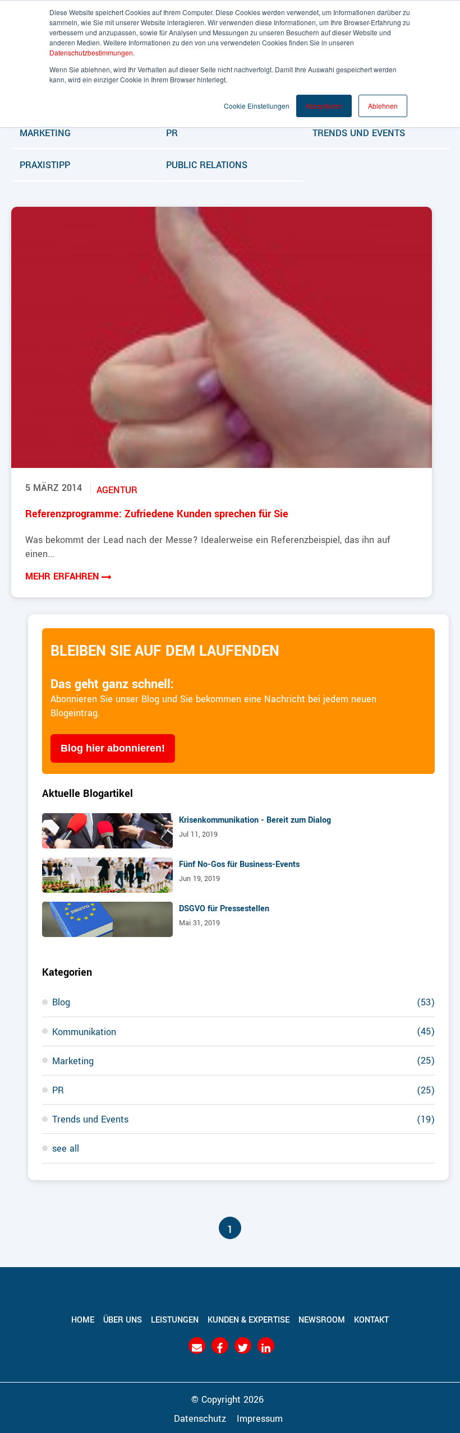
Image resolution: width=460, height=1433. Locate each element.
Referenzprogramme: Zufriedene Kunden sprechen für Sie (156, 512)
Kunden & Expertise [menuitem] (248, 1319)
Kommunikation (243, 1031)
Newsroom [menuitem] (321, 1319)
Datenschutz (200, 1418)
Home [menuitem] (82, 1319)
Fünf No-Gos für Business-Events (239, 863)
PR (172, 132)
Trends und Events (358, 132)
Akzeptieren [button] (324, 105)
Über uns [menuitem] (122, 1319)
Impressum (260, 1418)
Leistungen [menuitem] (175, 1319)
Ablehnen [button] (383, 105)
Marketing (45, 132)
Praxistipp (45, 164)
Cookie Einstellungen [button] (256, 105)
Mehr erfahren (63, 576)
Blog (243, 1001)
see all (65, 1148)
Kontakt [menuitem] (371, 1319)
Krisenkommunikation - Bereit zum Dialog (255, 819)
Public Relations (206, 164)
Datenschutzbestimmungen (91, 52)
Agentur (116, 489)
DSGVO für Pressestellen (224, 907)
